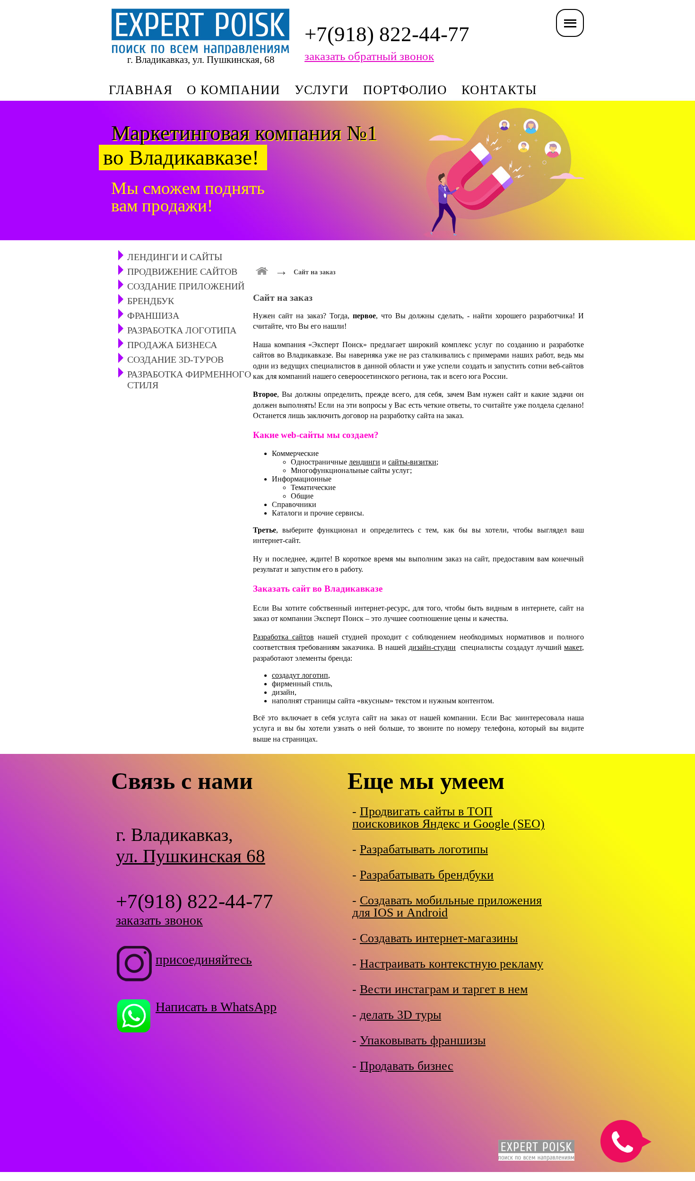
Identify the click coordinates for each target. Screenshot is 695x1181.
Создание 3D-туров (175, 359)
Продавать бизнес (406, 1066)
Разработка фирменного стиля (189, 379)
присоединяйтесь (204, 959)
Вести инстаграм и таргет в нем (444, 989)
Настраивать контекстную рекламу (451, 964)
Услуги (322, 90)
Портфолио (405, 90)
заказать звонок (159, 920)
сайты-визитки (412, 462)
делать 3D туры (400, 1015)
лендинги (364, 462)
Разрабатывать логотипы (424, 849)
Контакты (499, 90)
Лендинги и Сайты (174, 257)
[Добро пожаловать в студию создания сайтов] (262, 269)
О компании (233, 90)
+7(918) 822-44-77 (386, 34)
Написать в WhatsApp (216, 1006)
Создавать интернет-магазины (439, 938)
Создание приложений (185, 286)
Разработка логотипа (181, 330)
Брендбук (150, 301)
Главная (141, 90)
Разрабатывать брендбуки (427, 875)
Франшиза (153, 315)
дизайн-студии (432, 647)
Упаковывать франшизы (423, 1040)
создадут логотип (300, 675)
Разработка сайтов (283, 637)
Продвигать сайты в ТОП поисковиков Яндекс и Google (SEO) (448, 818)
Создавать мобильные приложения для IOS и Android (447, 906)
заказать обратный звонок (369, 56)
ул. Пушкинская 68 (190, 856)
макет (573, 647)
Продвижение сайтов (182, 271)
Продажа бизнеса (172, 345)
